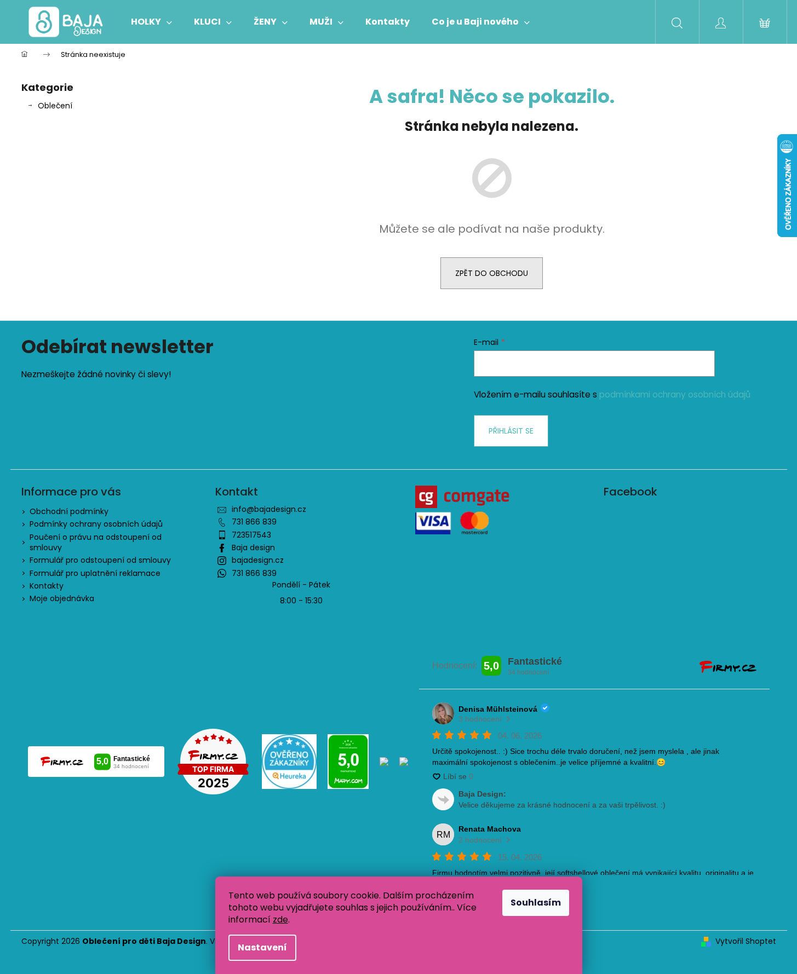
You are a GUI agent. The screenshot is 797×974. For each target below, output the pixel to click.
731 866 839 (254, 521)
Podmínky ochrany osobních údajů (96, 523)
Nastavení (262, 947)
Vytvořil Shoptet (745, 941)
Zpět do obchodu (491, 273)
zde (280, 919)
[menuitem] (151, 22)
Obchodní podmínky (69, 511)
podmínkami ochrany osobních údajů (674, 394)
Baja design (253, 547)
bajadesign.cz (258, 560)
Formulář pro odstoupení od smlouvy (100, 560)
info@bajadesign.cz (269, 509)
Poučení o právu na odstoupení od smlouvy (96, 542)
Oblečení (55, 105)
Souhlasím (536, 902)
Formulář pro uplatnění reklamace (95, 573)
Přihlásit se (511, 430)
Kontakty (47, 585)
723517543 (251, 534)
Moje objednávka (62, 598)
